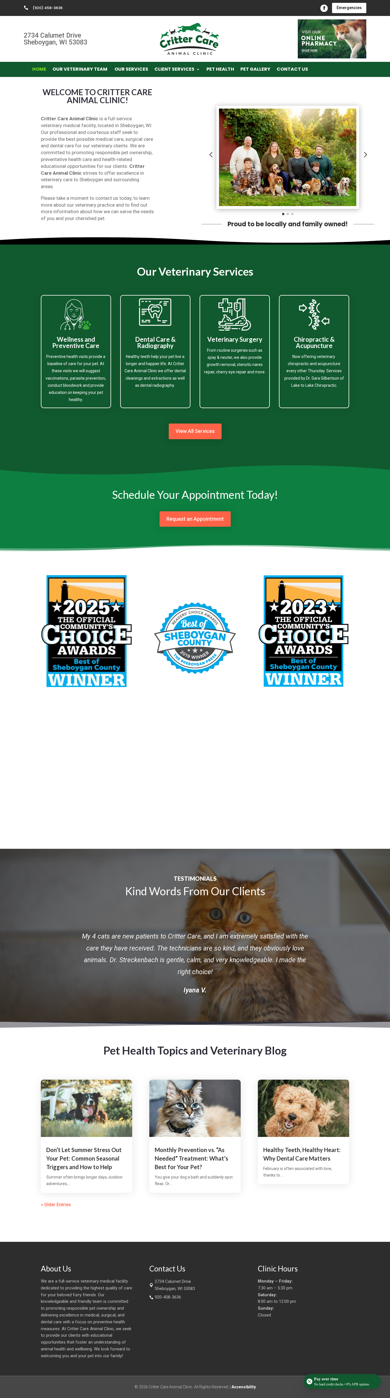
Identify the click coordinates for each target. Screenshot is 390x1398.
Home (39, 69)
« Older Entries (56, 1204)
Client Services (174, 69)
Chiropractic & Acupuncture (314, 342)
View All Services (195, 431)
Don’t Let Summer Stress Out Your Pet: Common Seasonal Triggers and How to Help (84, 1158)
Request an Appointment (195, 519)
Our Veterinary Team (80, 69)
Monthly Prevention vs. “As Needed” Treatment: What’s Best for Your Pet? (191, 1158)
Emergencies (349, 7)
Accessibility (244, 1387)
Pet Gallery (255, 69)
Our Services (131, 69)
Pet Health (220, 69)
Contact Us (292, 69)
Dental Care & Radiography (155, 342)
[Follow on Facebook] (324, 8)
